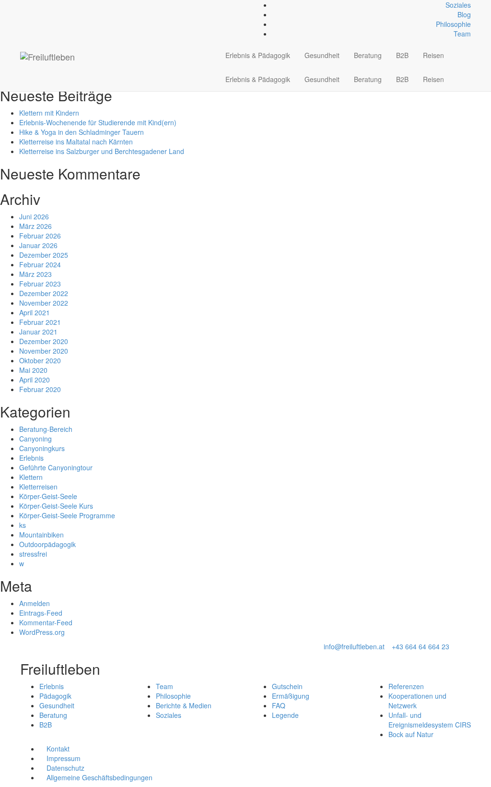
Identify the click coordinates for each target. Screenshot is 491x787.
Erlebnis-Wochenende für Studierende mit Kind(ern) (97, 122)
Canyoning (35, 438)
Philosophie (453, 24)
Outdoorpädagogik (47, 544)
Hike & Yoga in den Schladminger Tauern (81, 132)
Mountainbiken (41, 534)
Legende (285, 715)
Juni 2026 (34, 216)
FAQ (278, 705)
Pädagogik (55, 696)
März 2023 (35, 274)
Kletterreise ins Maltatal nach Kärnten (76, 141)
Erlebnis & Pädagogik (257, 55)
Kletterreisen (38, 486)
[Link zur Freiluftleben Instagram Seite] (33, 5)
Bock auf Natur (410, 734)
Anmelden (34, 603)
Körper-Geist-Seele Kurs (56, 506)
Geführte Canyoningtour (56, 467)
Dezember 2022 (43, 293)
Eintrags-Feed (40, 613)
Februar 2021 (40, 322)
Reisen (433, 55)
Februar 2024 (40, 264)
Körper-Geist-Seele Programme (67, 515)
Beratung (368, 55)
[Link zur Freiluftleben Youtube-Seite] (38, 5)
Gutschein (287, 686)
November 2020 (43, 351)
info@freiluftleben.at (354, 646)
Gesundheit (321, 55)
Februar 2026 (40, 235)
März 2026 (35, 226)
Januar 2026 (38, 245)
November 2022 (43, 303)
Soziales (458, 5)
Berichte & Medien (183, 705)
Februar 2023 (40, 283)
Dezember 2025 (43, 255)
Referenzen (406, 686)
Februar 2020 (40, 389)
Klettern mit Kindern (49, 113)
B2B (402, 55)
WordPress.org (42, 632)
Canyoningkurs (42, 448)
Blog (464, 14)
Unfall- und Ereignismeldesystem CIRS (429, 719)
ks (22, 525)
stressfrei (33, 554)
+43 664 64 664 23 (420, 646)
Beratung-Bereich (45, 429)
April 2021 (34, 312)
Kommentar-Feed (45, 622)
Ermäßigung (290, 696)
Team (462, 33)
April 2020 (34, 379)
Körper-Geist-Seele (48, 496)
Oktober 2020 (40, 360)
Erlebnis (31, 458)
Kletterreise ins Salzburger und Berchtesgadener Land (101, 151)
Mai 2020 (33, 370)
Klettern (31, 477)
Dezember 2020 (43, 341)
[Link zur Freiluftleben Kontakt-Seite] (22, 5)
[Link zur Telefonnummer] (28, 5)
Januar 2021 (38, 331)
